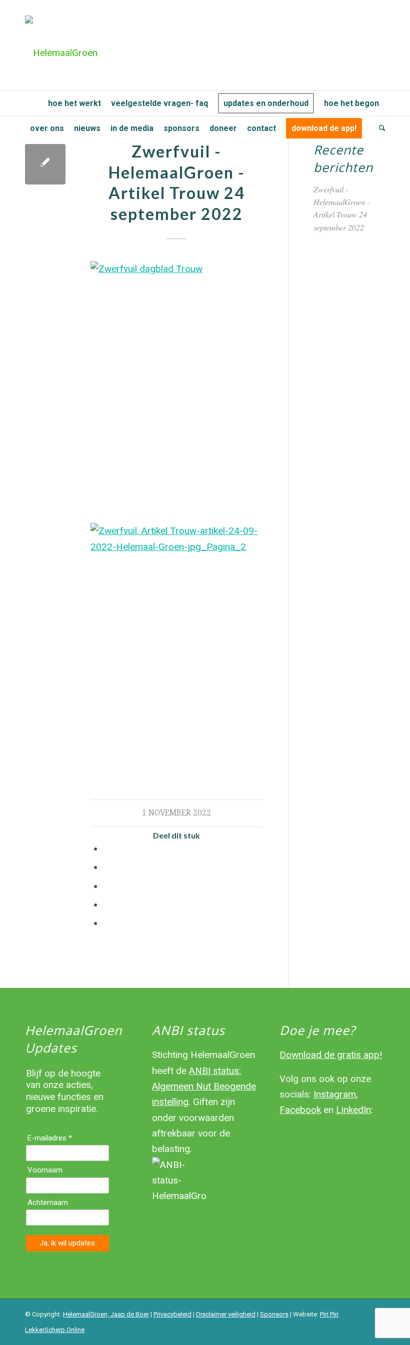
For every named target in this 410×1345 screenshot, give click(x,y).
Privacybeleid (173, 1314)
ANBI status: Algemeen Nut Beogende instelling (204, 1086)
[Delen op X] (107, 867)
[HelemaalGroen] (61, 53)
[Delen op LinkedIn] (107, 904)
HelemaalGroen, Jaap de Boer (106, 1314)
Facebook (300, 1110)
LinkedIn (353, 1110)
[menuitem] (34, 103)
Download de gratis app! (331, 1054)
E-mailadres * (50, 1138)
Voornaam (45, 1170)
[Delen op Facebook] (107, 848)
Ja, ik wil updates (67, 1243)
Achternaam (48, 1202)
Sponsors (274, 1314)
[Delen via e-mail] (107, 923)
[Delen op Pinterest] (107, 886)
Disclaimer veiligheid (226, 1314)
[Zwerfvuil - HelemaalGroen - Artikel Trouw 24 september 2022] (45, 164)
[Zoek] (380, 128)
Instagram (335, 1094)
